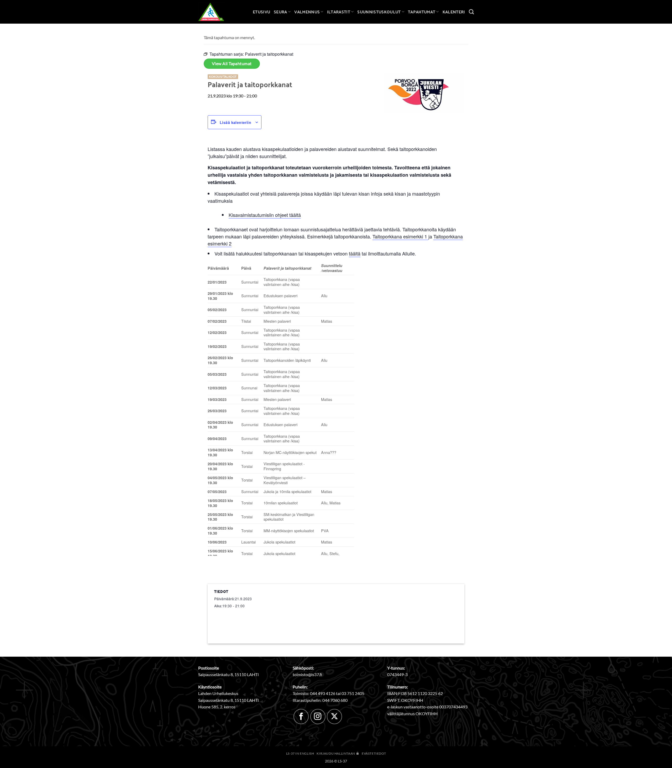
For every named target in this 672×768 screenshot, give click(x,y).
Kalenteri (454, 11)
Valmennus (307, 11)
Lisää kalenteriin (235, 122)
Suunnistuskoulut (379, 11)
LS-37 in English (300, 753)
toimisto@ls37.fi (307, 674)
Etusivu (261, 11)
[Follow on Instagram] (318, 716)
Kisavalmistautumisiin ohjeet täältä (265, 214)
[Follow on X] (334, 716)
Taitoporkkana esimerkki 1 (400, 236)
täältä (354, 253)
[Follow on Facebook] (301, 716)
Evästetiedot (374, 753)
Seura (280, 11)
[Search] (471, 11)
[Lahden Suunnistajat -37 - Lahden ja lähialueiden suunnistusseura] (215, 12)
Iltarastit (338, 11)
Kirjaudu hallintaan (336, 753)
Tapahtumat (421, 11)
